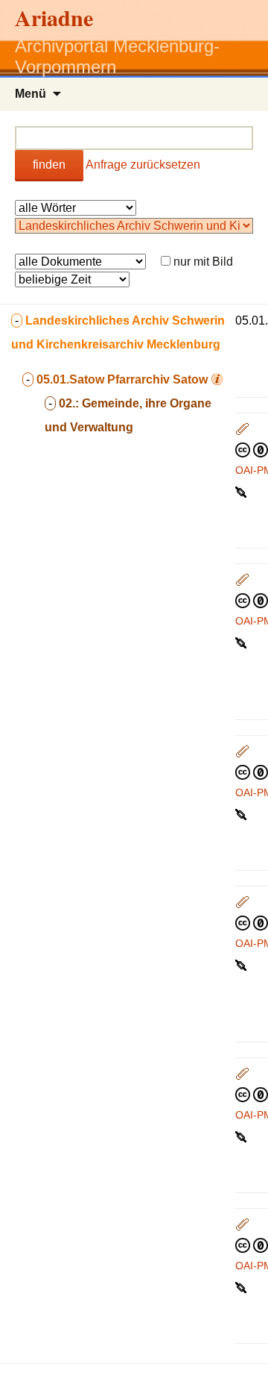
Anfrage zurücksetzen (143, 164)
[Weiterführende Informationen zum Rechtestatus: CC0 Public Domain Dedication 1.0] (251, 449)
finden (49, 164)
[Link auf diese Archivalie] (242, 491)
